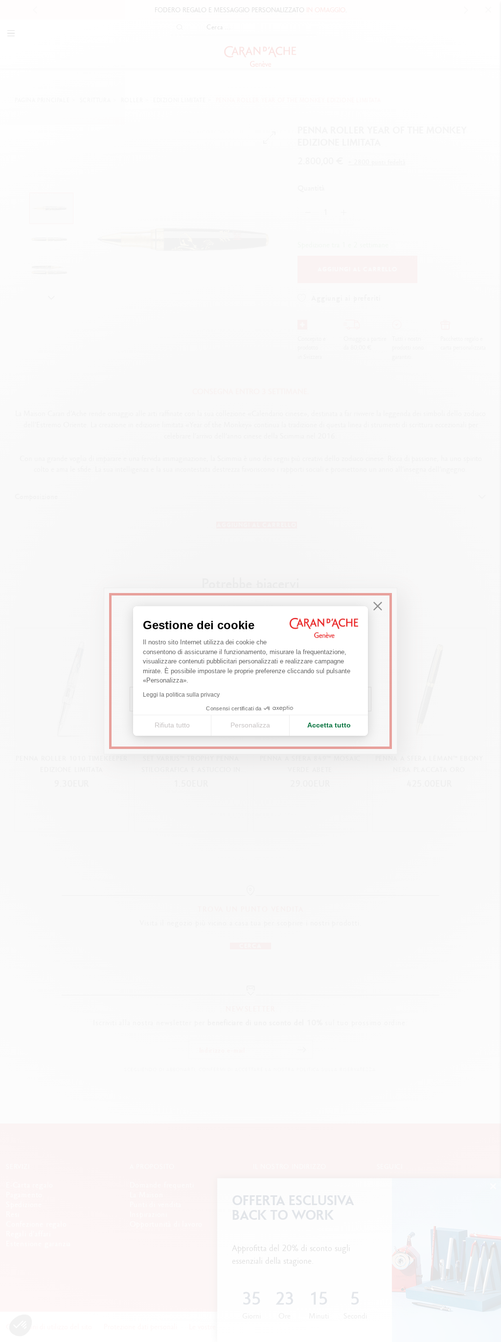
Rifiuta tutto (172, 725)
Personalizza (250, 725)
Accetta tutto (329, 725)
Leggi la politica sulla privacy (181, 694)
